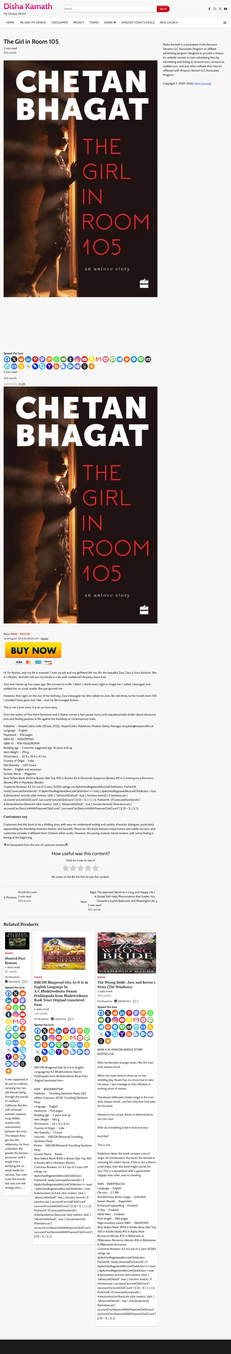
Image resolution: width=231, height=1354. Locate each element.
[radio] (65, 868)
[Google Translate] (63, 366)
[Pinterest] (35, 359)
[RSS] (56, 366)
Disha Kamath (202, 83)
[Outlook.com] (70, 366)
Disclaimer (60, 22)
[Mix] (49, 359)
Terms (94, 22)
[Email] (63, 359)
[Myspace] (148, 359)
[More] (91, 366)
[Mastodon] (42, 359)
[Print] (127, 359)
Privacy (78, 22)
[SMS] (113, 359)
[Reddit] (21, 359)
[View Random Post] (224, 22)
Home (10, 22)
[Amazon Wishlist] (91, 359)
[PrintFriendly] (7, 366)
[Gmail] (98, 359)
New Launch (169, 22)
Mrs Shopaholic (12, 977)
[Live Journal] (28, 366)
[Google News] (14, 366)
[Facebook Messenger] (134, 359)
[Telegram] (120, 359)
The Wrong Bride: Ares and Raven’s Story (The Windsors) (126, 988)
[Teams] (77, 366)
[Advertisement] (81, 324)
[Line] (141, 359)
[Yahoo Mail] (49, 366)
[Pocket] (106, 359)
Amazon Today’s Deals (137, 22)
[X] (14, 359)
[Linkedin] (28, 359)
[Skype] (42, 366)
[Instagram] (77, 359)
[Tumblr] (70, 359)
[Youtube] (84, 359)
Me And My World (33, 22)
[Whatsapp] (56, 359)
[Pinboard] (35, 366)
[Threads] (84, 366)
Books (9, 953)
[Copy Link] (21, 366)
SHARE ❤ (110, 22)
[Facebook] (7, 359)
